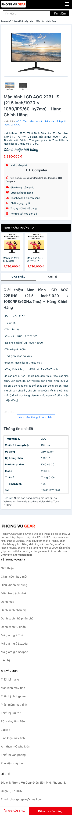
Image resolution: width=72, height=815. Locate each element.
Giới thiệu (19, 276)
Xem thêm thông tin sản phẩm (36, 417)
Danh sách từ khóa (13, 627)
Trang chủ (6, 21)
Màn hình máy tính (23, 21)
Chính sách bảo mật (14, 576)
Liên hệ (5, 660)
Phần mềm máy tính (14, 704)
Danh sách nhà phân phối (17, 618)
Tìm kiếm (60, 13)
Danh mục (7, 601)
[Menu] (67, 4)
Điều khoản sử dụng (14, 585)
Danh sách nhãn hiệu (14, 610)
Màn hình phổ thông (46, 21)
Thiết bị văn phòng (13, 755)
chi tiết (53, 276)
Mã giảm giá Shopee (14, 652)
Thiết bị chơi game (13, 696)
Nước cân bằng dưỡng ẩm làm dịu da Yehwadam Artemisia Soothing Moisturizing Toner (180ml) (31, 501)
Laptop (5, 729)
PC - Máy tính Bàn (13, 721)
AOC (18, 121)
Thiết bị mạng (10, 679)
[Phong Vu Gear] (18, 526)
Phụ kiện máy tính (12, 763)
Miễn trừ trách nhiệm (14, 593)
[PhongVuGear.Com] (18, 4)
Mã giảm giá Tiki (12, 635)
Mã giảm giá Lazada (14, 643)
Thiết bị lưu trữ (10, 713)
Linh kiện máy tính (13, 738)
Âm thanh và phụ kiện (15, 746)
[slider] (10, 86)
